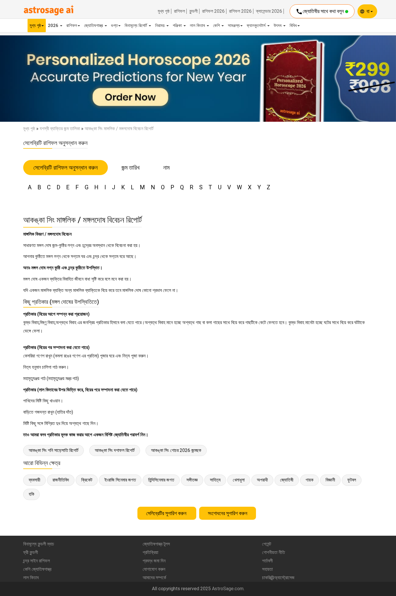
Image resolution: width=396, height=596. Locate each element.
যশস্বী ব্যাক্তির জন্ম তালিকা (60, 128)
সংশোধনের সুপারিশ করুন (227, 513)
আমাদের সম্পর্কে (154, 577)
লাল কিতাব (198, 25)
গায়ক (309, 480)
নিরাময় (160, 25)
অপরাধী (262, 480)
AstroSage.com (228, 588)
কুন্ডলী (193, 11)
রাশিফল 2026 (213, 11)
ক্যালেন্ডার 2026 (269, 11)
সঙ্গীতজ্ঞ (192, 480)
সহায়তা (267, 569)
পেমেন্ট (266, 544)
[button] (29, 78)
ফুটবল (351, 480)
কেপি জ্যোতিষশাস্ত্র (37, 569)
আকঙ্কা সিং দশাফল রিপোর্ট (115, 450)
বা (368, 11)
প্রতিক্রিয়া (150, 552)
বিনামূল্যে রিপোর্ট (136, 25)
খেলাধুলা (239, 480)
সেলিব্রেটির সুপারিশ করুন (167, 513)
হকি (31, 494)
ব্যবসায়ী (34, 480)
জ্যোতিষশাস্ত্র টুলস (156, 544)
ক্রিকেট (86, 480)
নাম (166, 167)
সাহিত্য (215, 480)
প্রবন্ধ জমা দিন (154, 561)
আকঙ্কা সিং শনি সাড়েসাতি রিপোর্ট (53, 450)
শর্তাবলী (267, 561)
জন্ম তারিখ (130, 167)
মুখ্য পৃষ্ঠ (164, 11)
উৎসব (278, 25)
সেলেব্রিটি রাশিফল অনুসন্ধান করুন (65, 167)
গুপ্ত (114, 25)
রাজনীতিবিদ (60, 480)
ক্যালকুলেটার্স (257, 25)
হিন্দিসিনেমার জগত (161, 480)
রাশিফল (179, 11)
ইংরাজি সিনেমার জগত (120, 480)
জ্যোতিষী (286, 480)
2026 (53, 25)
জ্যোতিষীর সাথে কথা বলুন (320, 11)
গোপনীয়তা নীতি (273, 552)
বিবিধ (293, 25)
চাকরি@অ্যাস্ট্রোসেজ (278, 577)
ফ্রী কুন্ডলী (30, 552)
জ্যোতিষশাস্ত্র (94, 25)
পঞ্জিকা (178, 25)
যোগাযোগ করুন (154, 569)
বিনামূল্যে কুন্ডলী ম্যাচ (38, 544)
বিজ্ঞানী (330, 480)
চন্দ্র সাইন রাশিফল (36, 561)
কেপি (217, 25)
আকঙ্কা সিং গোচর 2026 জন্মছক (176, 450)
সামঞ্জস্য (234, 25)
